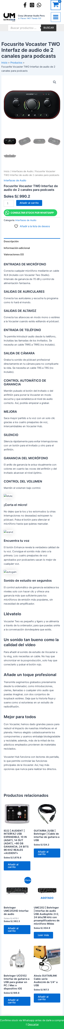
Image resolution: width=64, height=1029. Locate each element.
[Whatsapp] (39, 5)
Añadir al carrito (29, 202)
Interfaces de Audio (22, 171)
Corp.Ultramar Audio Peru (31, 15)
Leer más (43, 935)
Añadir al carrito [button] (13, 866)
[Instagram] (32, 5)
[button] (55, 82)
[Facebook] (25, 5)
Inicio (6, 171)
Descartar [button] (33, 1024)
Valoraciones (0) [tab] (14, 254)
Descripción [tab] (11, 241)
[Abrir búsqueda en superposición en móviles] (32, 27)
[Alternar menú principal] (56, 17)
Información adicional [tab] (17, 248)
